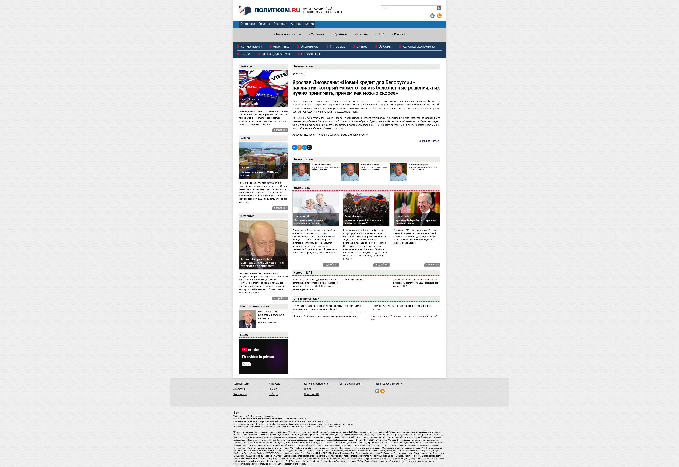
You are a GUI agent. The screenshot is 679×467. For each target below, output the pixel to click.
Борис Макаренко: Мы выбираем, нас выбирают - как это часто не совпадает (262, 262)
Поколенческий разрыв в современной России (308, 221)
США (381, 34)
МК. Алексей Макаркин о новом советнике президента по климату (325, 316)
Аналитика (281, 46)
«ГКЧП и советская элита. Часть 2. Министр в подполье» (374, 168)
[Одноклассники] (299, 147)
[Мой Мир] (304, 147)
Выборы (385, 46)
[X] (309, 147)
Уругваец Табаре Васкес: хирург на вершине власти (416, 221)
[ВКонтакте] (294, 147)
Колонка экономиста (419, 46)
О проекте (247, 24)
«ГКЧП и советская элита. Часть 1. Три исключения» (423, 168)
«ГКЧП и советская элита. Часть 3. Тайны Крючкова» (326, 168)
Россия (362, 34)
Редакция (280, 24)
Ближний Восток (288, 34)
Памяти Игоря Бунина (353, 279)
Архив (309, 24)
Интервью (337, 46)
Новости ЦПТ (311, 54)
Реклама (264, 24)
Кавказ (399, 34)
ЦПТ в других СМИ (276, 54)
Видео (245, 54)
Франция (340, 34)
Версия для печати (429, 140)
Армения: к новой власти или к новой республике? (363, 221)
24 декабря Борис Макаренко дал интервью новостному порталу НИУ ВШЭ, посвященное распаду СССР (415, 283)
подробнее (280, 129)
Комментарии (251, 46)
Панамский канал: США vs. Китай (259, 174)
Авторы (296, 24)
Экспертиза (310, 46)
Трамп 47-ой (249, 103)
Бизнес (362, 46)
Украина (317, 34)
